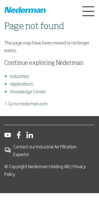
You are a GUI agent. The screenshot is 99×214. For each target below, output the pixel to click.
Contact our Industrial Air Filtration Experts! (44, 150)
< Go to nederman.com (26, 103)
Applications (21, 83)
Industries (19, 76)
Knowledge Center (28, 91)
